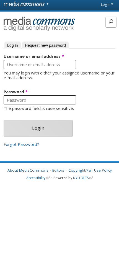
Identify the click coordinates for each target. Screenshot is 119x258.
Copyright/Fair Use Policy (90, 170)
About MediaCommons (27, 170)
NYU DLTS (81, 178)
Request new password (45, 45)
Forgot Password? (21, 144)
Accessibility (35, 178)
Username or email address (34, 56)
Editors (58, 170)
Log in (105, 4)
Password (15, 91)
